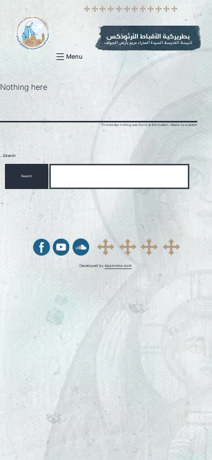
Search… (8, 155)
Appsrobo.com (118, 266)
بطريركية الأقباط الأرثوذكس (148, 36)
